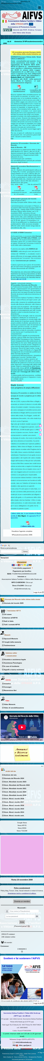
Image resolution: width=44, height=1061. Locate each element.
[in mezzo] (40, 430)
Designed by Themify (35, 1057)
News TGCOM (22, 831)
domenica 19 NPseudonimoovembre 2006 (15, 2)
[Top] (40, 425)
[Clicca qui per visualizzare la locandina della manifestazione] (19, 187)
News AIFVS (22, 825)
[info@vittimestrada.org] (14, 1042)
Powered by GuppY (8, 1053)
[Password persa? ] (22, 926)
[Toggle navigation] (39, 7)
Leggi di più (37, 592)
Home (9, 1)
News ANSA (22, 828)
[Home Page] (22, 15)
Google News (22, 823)
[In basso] (40, 434)
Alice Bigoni (22, 516)
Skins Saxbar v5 (8, 1057)
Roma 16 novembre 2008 (22, 880)
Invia (22, 922)
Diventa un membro (22, 901)
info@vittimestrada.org (22, 589)
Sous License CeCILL (21, 1057)
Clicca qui (29, 582)
